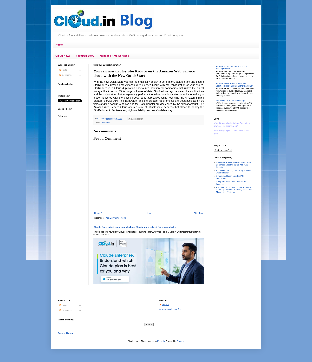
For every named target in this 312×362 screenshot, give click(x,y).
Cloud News (62, 55)
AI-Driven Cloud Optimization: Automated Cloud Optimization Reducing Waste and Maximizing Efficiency (234, 189)
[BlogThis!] (132, 118)
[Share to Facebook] (138, 118)
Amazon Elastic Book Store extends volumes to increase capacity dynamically (234, 84)
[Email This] (129, 118)
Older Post (198, 213)
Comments (66, 75)
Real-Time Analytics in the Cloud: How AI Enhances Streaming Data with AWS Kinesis (234, 164)
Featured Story (85, 55)
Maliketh (161, 341)
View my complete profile (170, 309)
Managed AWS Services (114, 55)
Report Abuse (65, 333)
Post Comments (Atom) (115, 218)
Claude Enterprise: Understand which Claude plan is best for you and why (134, 227)
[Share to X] (135, 118)
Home (59, 44)
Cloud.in (165, 305)
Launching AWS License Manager (231, 101)
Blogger (180, 341)
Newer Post (99, 213)
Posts (64, 70)
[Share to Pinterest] (141, 118)
